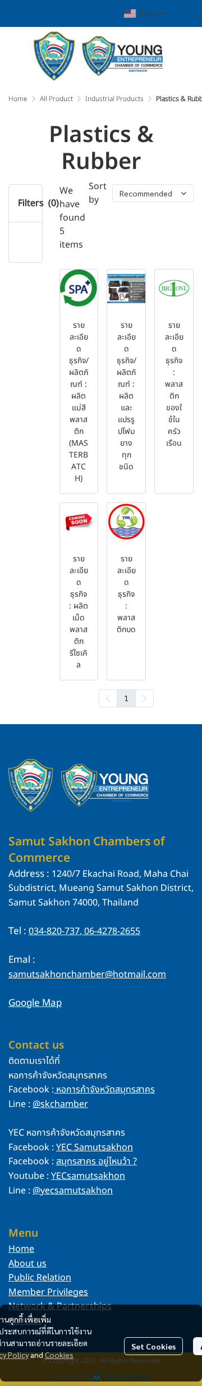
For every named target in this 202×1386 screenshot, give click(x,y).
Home (17, 99)
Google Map (35, 1003)
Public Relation (39, 1277)
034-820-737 (54, 931)
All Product (56, 99)
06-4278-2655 (111, 931)
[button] (146, 13)
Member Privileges (48, 1292)
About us (27, 1263)
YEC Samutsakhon (94, 1147)
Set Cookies (153, 1346)
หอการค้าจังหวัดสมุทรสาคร (105, 1089)
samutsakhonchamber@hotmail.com (87, 974)
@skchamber (60, 1104)
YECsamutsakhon (88, 1176)
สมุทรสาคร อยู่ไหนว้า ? (96, 1161)
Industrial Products (114, 99)
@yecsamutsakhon (73, 1190)
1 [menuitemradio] (126, 698)
